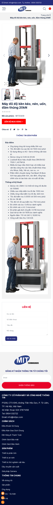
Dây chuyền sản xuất (10, 467)
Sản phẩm (6, 485)
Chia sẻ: (5, 129)
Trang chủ (45, 15)
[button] (49, 56)
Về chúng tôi (7, 480)
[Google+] (18, 129)
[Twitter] (14, 129)
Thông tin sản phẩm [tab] (26, 135)
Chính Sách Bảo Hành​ (10, 444)
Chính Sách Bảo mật (10, 439)
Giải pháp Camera (9, 471)
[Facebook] (10, 129)
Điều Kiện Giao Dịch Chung (13, 430)
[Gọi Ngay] (9, 502)
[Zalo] (9, 497)
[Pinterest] (22, 129)
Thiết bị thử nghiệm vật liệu (13, 462)
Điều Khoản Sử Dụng (10, 426)
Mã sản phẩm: (8, 116)
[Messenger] (9, 493)
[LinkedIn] (26, 129)
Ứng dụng (6, 489)
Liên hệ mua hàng (13, 122)
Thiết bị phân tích (9, 453)
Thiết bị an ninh (8, 458)
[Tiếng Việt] (49, 8)
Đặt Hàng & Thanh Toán (12, 435)
